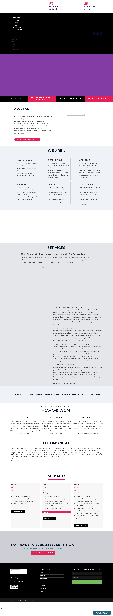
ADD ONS (14, 42)
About (13, 37)
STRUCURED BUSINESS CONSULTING (68, 328)
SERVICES (14, 39)
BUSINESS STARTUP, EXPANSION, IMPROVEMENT (73, 344)
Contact (14, 44)
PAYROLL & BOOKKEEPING (65, 365)
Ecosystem (15, 49)
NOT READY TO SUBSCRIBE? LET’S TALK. (43, 544)
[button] (50, 34)
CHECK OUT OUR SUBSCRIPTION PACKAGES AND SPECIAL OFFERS (56, 394)
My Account (17, 30)
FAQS (13, 47)
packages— (31, 260)
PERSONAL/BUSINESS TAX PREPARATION (70, 307)
